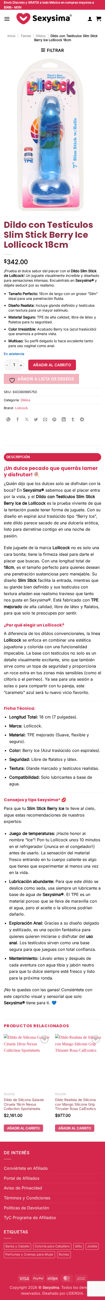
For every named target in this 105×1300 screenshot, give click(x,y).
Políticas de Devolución (26, 1207)
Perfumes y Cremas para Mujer (29, 1254)
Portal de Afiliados (21, 1178)
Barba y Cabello (17, 1246)
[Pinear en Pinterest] (54, 420)
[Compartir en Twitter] (36, 420)
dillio (78, 1246)
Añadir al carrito (52, 365)
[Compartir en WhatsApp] (8, 420)
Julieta (92, 1246)
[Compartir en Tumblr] (73, 420)
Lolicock (21, 408)
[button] (7, 19)
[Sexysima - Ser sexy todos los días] (43, 18)
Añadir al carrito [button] (23, 1128)
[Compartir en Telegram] (82, 420)
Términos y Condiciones (27, 1197)
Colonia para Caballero (52, 1246)
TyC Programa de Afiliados (30, 1217)
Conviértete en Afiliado (26, 1168)
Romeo (64, 1254)
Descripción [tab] (18, 457)
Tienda (25, 36)
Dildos (41, 36)
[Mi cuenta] (90, 18)
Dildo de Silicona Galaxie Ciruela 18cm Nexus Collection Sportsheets (24, 1104)
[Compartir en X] (27, 420)
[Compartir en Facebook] (18, 420)
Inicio (11, 36)
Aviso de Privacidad (23, 1187)
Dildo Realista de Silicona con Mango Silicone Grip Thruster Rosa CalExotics (75, 1104)
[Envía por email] (45, 420)
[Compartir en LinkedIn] (63, 420)
